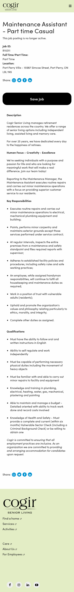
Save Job (37, 98)
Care (6, 544)
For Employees (12, 554)
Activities (8, 529)
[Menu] (70, 6)
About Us (8, 549)
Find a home (11, 518)
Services (8, 524)
